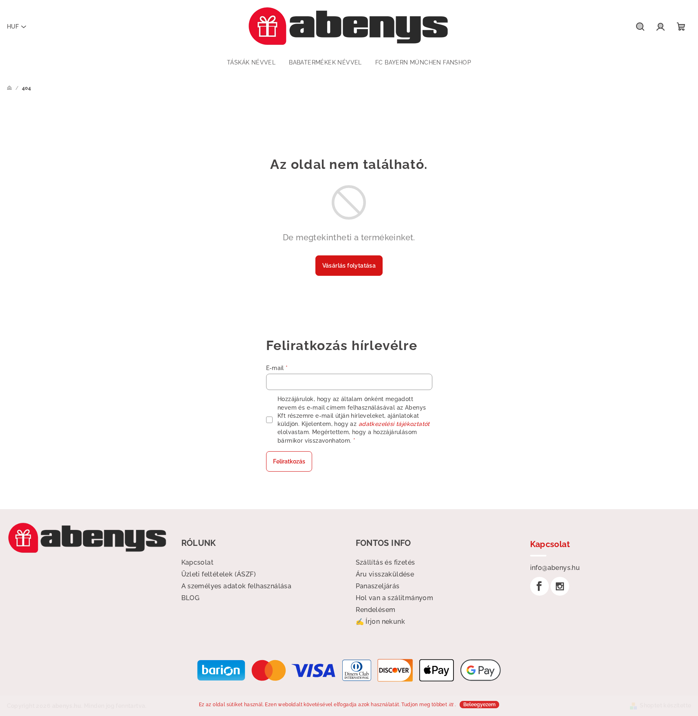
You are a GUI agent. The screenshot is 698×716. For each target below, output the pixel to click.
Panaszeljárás (378, 586)
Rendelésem (376, 610)
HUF (13, 26)
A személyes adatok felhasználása (236, 586)
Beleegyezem (479, 704)
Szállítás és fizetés (385, 562)
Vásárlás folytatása (349, 265)
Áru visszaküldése (385, 574)
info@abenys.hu (555, 568)
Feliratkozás (289, 461)
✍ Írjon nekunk (380, 621)
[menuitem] (251, 62)
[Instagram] (559, 586)
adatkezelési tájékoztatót (394, 424)
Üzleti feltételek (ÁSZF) (218, 574)
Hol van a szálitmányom (395, 598)
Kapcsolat (197, 562)
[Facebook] (539, 586)
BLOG (190, 598)
